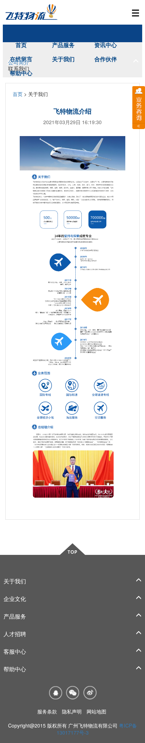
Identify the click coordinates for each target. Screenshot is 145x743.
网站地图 (96, 711)
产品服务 (63, 45)
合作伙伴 (105, 59)
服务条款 (47, 711)
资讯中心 (105, 45)
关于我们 (63, 59)
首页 (21, 45)
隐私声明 (72, 711)
